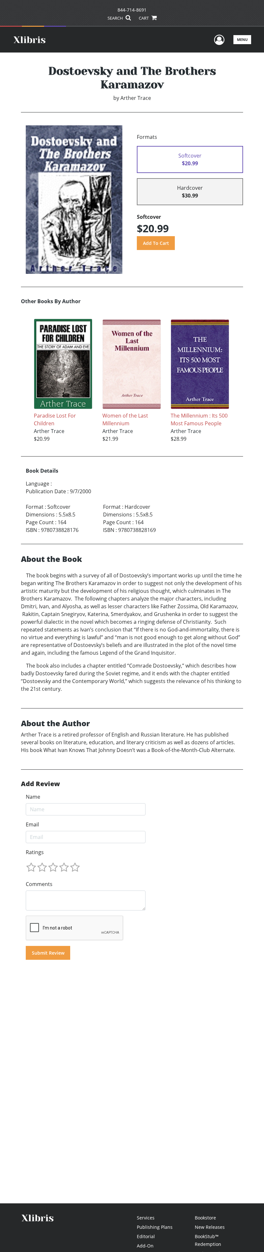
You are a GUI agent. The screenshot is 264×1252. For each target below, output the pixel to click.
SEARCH (116, 18)
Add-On (145, 1246)
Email (32, 824)
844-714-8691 (132, 10)
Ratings (35, 852)
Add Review (40, 784)
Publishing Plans (155, 1227)
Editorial (146, 1236)
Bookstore (205, 1218)
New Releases (210, 1227)
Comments (39, 884)
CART (144, 18)
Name (33, 796)
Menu (242, 39)
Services (146, 1218)
